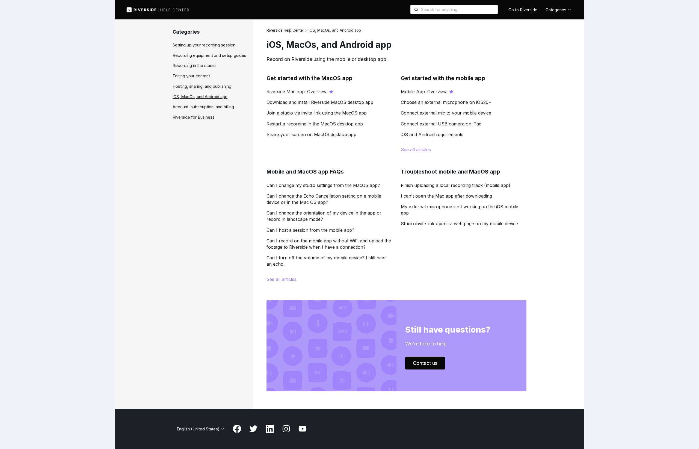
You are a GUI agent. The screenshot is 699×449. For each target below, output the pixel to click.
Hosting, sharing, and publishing (202, 86)
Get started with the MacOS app (309, 78)
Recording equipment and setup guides (209, 55)
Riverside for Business (194, 117)
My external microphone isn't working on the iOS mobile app (459, 210)
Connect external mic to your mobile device (446, 113)
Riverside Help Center (285, 30)
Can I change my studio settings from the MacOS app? (323, 185)
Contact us (425, 363)
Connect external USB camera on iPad (441, 124)
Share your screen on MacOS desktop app (311, 134)
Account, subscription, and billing (203, 106)
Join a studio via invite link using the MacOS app (316, 113)
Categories (556, 9)
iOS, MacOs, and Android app (200, 96)
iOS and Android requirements (432, 134)
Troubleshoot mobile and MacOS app (450, 171)
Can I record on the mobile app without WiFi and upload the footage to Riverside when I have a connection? (328, 244)
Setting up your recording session (204, 45)
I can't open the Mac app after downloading (446, 196)
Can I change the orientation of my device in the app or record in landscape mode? (323, 216)
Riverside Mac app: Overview (296, 91)
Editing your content (191, 75)
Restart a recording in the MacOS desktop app (314, 124)
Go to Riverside (522, 9)
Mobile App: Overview (424, 91)
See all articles (416, 149)
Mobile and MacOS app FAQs (305, 171)
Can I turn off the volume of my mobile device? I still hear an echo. (326, 261)
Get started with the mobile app (443, 78)
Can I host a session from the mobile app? (310, 230)
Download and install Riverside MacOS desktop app (319, 102)
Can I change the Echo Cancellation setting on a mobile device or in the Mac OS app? (323, 199)
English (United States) (199, 429)
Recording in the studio (194, 65)
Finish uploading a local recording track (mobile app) (455, 185)
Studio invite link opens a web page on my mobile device (459, 223)
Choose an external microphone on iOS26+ (446, 102)
